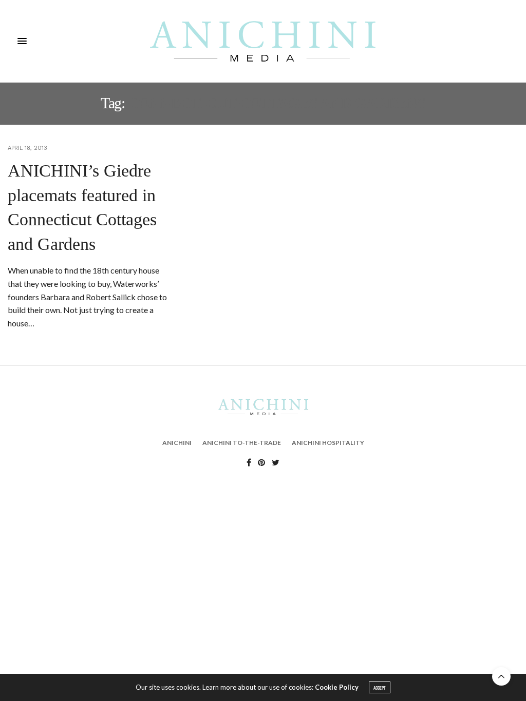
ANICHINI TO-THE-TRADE (241, 442)
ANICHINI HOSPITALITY (328, 442)
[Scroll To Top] (501, 676)
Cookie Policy (337, 687)
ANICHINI (177, 442)
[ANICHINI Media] (263, 41)
